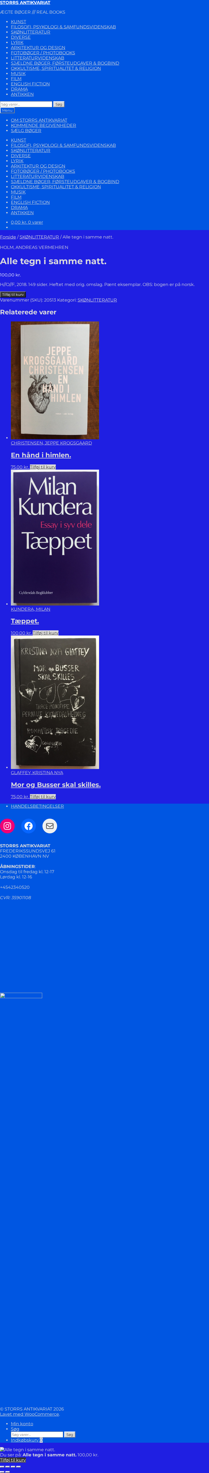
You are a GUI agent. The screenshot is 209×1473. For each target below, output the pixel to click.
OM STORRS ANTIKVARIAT (39, 120)
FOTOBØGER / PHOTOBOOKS (43, 52)
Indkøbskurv (27, 1440)
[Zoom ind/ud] (2, 1467)
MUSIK (18, 73)
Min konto (22, 1423)
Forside (8, 237)
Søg (59, 104)
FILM (16, 78)
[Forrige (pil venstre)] (2, 1472)
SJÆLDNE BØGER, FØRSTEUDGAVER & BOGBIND (65, 63)
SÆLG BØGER (26, 130)
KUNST (18, 21)
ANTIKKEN (22, 94)
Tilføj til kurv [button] (43, 467)
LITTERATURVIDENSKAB (37, 58)
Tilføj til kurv (13, 294)
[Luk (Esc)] (18, 1467)
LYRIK (17, 42)
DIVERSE (21, 37)
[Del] (13, 1467)
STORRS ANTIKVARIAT (25, 2)
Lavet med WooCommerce (29, 1414)
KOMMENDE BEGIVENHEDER (43, 125)
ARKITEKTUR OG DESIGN (38, 47)
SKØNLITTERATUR (30, 32)
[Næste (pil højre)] (7, 1472)
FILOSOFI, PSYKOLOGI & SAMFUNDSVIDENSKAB (63, 26)
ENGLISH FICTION (30, 84)
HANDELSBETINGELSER (37, 806)
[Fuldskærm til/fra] (7, 1467)
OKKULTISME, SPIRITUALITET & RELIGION (56, 68)
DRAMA (19, 89)
